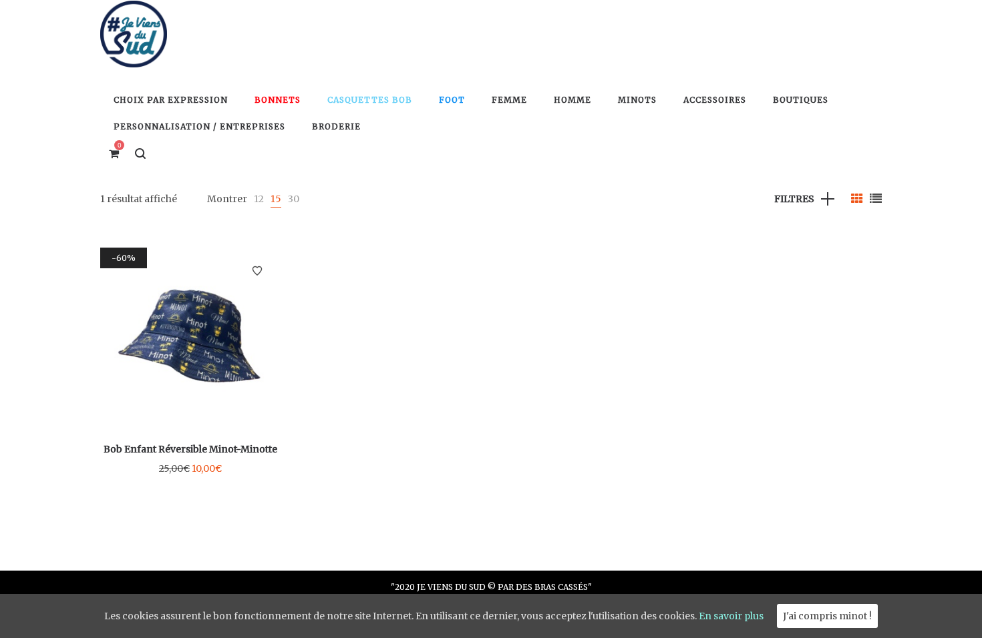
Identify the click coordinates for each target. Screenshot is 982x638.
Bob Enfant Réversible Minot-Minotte (190, 449)
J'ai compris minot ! (827, 616)
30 (293, 199)
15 (276, 199)
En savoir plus (731, 616)
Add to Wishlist (257, 271)
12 (259, 199)
